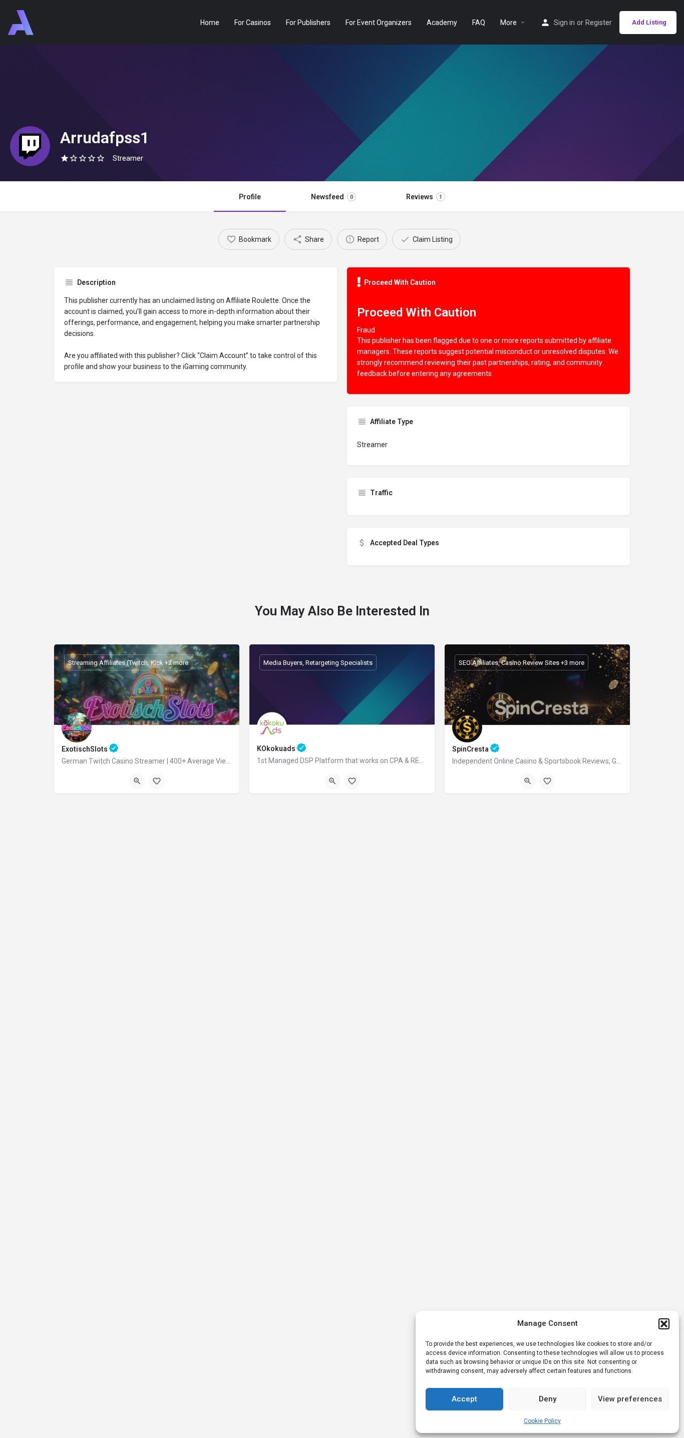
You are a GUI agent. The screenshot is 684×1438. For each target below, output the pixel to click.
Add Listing (649, 22)
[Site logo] (22, 22)
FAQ (478, 23)
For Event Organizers (379, 23)
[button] (664, 1324)
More (508, 23)
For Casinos (252, 23)
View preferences (630, 1398)
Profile (250, 197)
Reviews (424, 197)
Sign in (564, 23)
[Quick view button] (137, 781)
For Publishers (308, 23)
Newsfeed (332, 197)
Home (209, 23)
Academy (442, 23)
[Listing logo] (30, 146)
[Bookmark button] (157, 781)
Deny (547, 1398)
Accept (464, 1398)
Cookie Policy (542, 1420)
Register (598, 23)
